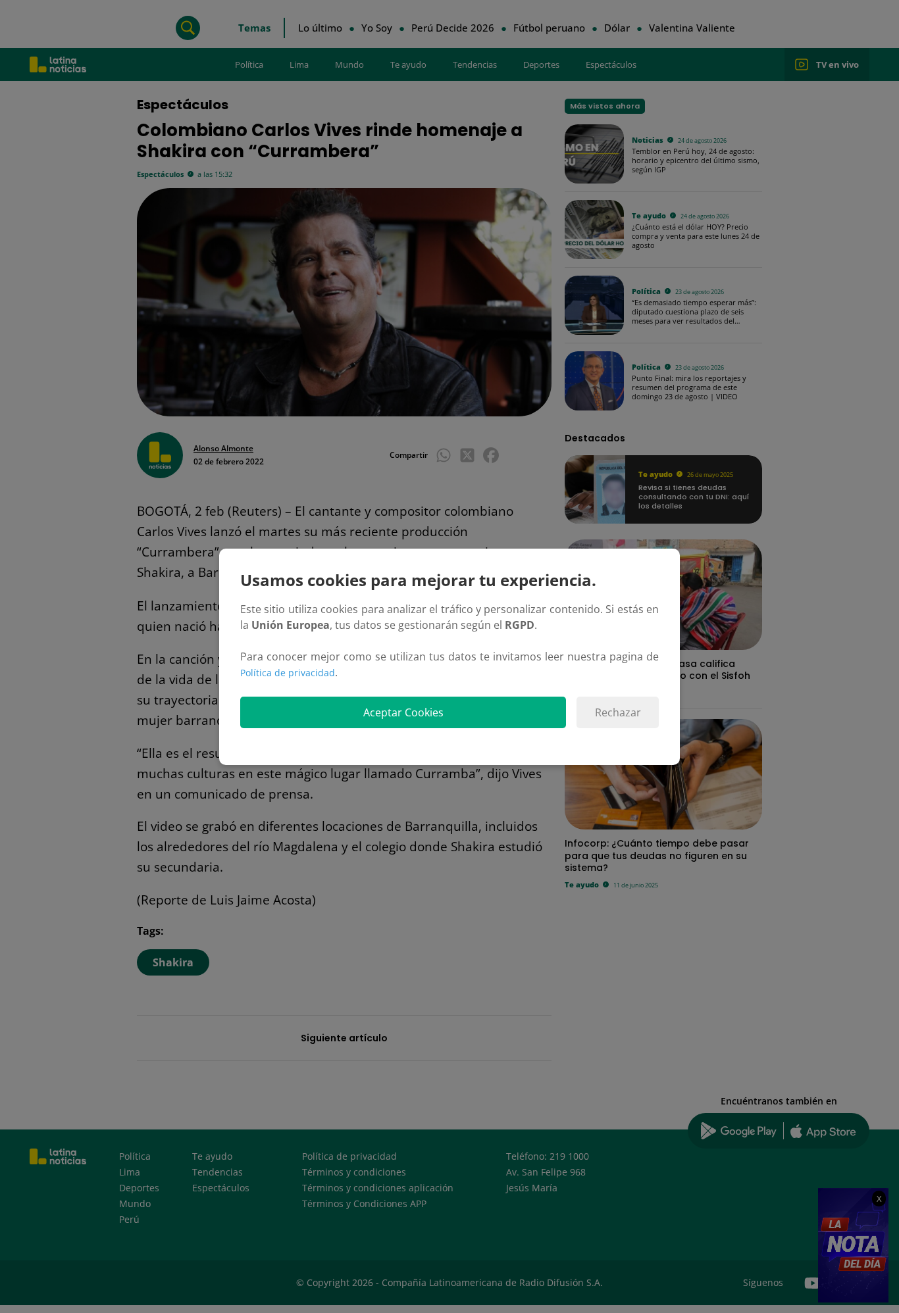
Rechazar (618, 712)
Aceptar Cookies (403, 712)
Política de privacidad (287, 672)
